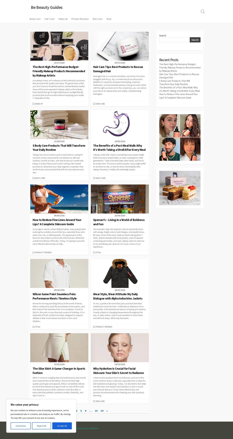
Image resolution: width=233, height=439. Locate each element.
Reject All (41, 425)
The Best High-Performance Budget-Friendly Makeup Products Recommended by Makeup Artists (180, 67)
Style (108, 18)
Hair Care (50, 18)
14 (102, 410)
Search (162, 35)
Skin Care (98, 18)
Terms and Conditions (86, 428)
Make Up (63, 18)
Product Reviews (80, 18)
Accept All (62, 425)
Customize (21, 425)
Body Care (35, 18)
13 (96, 410)
